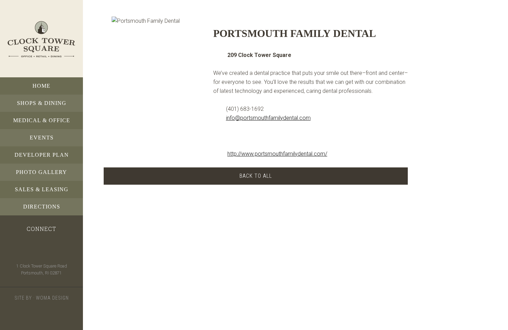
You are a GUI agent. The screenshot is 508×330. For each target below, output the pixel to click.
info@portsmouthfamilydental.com (268, 118)
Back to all (255, 176)
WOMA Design (52, 298)
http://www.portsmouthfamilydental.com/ (277, 154)
